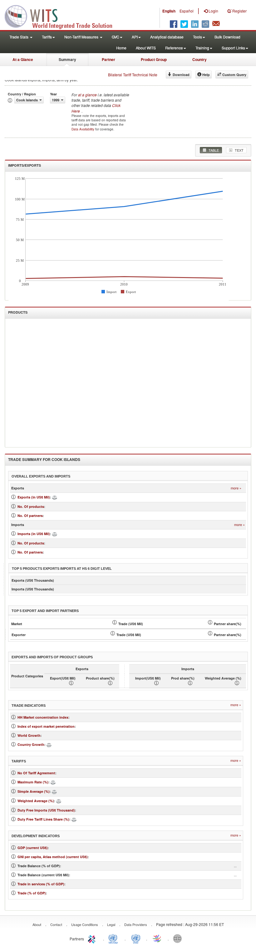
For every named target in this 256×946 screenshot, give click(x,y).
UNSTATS (136, 938)
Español (187, 10)
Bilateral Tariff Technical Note (132, 74)
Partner (108, 59)
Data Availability (83, 129)
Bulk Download (227, 36)
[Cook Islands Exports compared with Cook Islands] (54, 497)
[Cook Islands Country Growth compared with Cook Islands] (49, 744)
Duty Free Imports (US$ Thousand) (46, 810)
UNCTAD (114, 938)
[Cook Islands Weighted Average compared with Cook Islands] (58, 800)
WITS (62, 15)
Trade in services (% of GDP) (40, 884)
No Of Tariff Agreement (36, 773)
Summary (67, 59)
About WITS (146, 47)
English (168, 11)
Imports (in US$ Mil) (33, 533)
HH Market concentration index (42, 717)
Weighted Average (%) (35, 800)
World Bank (179, 938)
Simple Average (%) (33, 791)
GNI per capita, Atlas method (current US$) (52, 856)
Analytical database (167, 36)
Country (199, 59)
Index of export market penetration (46, 726)
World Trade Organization (157, 938)
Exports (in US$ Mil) (33, 497)
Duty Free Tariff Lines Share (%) (43, 819)
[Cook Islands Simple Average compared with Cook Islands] (54, 791)
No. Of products (30, 506)
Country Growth (30, 744)
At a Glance (22, 59)
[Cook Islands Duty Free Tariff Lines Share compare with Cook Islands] (73, 819)
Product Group (154, 59)
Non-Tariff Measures (81, 36)
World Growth (29, 735)
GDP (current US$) (32, 847)
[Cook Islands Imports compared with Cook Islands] (54, 533)
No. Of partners (30, 515)
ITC (92, 938)
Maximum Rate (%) (32, 782)
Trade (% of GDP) (31, 893)
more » (236, 488)
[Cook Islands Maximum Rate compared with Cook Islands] (53, 782)
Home (121, 47)
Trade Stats (19, 36)
